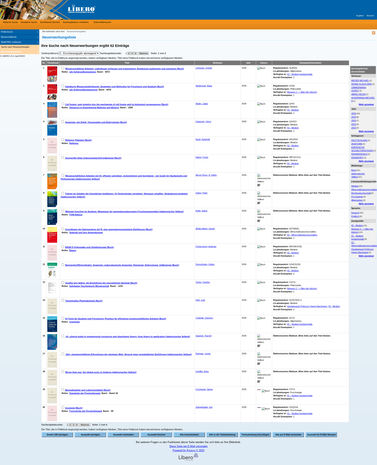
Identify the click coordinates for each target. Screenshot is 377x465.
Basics (72, 250)
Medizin (355, 186)
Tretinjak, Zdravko (204, 318)
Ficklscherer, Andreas (206, 246)
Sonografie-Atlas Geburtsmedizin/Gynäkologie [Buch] (93, 158)
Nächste (143, 53)
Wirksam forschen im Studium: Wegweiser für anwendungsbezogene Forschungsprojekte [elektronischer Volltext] (124, 211)
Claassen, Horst (203, 121)
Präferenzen (7, 32)
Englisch (360, 16)
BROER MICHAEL (360, 80)
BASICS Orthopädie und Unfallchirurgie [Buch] (89, 247)
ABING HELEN (358, 94)
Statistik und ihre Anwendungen (86, 232)
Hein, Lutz (200, 300)
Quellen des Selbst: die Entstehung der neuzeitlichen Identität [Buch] (101, 283)
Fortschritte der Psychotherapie (85, 411)
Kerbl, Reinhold (203, 139)
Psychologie (357, 196)
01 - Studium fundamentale (299, 74)
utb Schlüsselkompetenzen (83, 89)
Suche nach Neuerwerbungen (15, 47)
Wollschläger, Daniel (205, 228)
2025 (353, 120)
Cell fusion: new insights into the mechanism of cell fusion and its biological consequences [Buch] (116, 104)
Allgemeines (357, 200)
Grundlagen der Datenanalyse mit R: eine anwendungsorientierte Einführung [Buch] (109, 229)
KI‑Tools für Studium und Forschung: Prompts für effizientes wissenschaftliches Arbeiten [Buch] (115, 318)
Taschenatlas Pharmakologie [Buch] (83, 301)
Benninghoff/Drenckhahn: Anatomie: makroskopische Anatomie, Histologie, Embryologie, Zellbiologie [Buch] (122, 265)
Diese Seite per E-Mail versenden (188, 446)
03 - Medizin (357, 225)
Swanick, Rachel (203, 336)
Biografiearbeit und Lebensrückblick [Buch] (88, 390)
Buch (353, 170)
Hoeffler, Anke (202, 371)
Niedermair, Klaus (204, 86)
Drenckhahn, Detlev (205, 264)
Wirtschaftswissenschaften (364, 189)
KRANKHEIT (357, 157)
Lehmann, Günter (204, 68)
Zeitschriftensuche (102, 22)
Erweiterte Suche (29, 22)
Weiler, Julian (202, 103)
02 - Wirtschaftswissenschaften (302, 235)
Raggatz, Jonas (203, 353)
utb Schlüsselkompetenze (82, 72)
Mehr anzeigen (366, 104)
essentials (74, 322)
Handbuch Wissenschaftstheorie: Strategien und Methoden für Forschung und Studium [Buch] (114, 86)
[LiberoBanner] (59, 10)
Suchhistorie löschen (50, 22)
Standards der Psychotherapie (85, 393)
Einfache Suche (10, 22)
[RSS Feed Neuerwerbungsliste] (373, 33)
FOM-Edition (75, 214)
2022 (353, 124)
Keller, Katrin (201, 211)
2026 (353, 113)
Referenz (74, 143)
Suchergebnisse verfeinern (76, 22)
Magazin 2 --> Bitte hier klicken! (302, 92)
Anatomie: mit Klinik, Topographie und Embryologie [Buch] (96, 122)
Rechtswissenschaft (361, 193)
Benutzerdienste (8, 37)
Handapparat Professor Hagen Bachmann (307, 306)
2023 (353, 128)
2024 (353, 117)
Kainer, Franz (202, 157)
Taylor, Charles (203, 282)
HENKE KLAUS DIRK (361, 84)
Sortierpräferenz (50, 53)
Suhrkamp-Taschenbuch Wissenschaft (89, 286)
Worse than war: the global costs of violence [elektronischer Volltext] (100, 372)
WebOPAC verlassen (11, 42)
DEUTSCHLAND (359, 140)
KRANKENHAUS (359, 154)
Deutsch (370, 16)
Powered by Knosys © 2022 (188, 450)
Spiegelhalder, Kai (204, 407)
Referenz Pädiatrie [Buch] (78, 140)
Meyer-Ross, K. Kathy (206, 175)
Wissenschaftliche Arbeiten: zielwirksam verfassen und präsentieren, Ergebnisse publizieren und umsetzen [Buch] (124, 68)
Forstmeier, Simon (204, 389)
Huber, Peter (202, 193)
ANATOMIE (356, 144)
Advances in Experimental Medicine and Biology (94, 107)
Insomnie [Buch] (73, 408)
